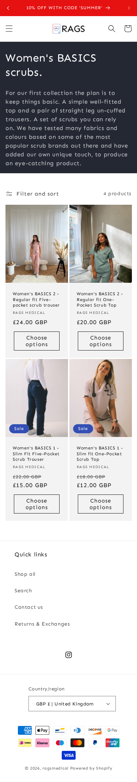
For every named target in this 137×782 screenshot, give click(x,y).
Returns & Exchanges (42, 624)
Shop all (25, 574)
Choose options (37, 340)
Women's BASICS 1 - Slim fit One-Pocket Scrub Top (100, 454)
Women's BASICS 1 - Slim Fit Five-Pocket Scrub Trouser (36, 454)
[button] (9, 29)
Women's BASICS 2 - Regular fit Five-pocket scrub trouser (36, 299)
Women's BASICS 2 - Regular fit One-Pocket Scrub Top (100, 299)
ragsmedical (55, 768)
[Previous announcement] (8, 8)
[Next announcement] (129, 8)
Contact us (29, 607)
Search (23, 591)
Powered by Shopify (91, 768)
